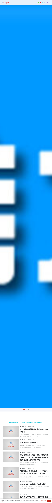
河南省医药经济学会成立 (29, 443)
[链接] (5, 3)
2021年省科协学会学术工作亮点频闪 (33, 484)
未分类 (23, 481)
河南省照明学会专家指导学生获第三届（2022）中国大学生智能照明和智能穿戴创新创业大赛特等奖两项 (34, 457)
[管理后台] (45, 3)
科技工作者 (24, 426)
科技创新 (24, 452)
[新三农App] (43, 3)
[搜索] (47, 2)
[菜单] (50, 2)
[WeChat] (38, 3)
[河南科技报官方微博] (40, 3)
